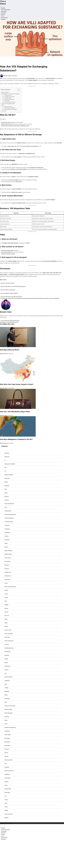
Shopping (6, 767)
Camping (6, 500)
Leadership (7, 680)
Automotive (7, 478)
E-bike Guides (7, 557)
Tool (5, 796)
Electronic (6, 568)
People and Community (9, 705)
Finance (6, 594)
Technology (3, 11)
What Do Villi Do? (5, 92)
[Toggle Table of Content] (18, 90)
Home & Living (7, 630)
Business (3, 8)
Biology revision (7, 298)
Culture (6, 547)
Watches (6, 817)
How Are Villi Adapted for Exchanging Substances (22, 298)
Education (3, 12)
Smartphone (7, 774)
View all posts (3, 319)
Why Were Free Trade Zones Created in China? (16, 384)
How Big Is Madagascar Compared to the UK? (16, 439)
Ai (4, 460)
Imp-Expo (6, 644)
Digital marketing (8, 550)
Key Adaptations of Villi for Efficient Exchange (11, 93)
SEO (5, 763)
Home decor (7, 637)
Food (5, 601)
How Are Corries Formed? (7, 283)
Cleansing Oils (7, 510)
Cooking (6, 536)
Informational (7, 651)
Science (6, 752)
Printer (6, 723)
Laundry (6, 669)
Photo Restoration (8, 713)
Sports (5, 785)
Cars (5, 507)
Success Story (4, 17)
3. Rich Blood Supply (7, 98)
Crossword (6, 539)
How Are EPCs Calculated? (8, 290)
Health (6, 619)
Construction (7, 532)
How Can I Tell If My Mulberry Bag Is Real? (15, 411)
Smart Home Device (9, 770)
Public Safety (7, 734)
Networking (7, 698)
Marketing (6, 691)
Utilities (6, 810)
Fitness (6, 597)
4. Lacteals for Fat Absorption (9, 99)
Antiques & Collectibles (9, 464)
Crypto (6, 543)
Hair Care (6, 615)
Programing (7, 731)
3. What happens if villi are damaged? (10, 109)
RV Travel (6, 749)
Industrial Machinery (9, 648)
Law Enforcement (8, 677)
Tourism (6, 799)
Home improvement (5, 9)
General (6, 63)
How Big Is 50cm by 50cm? (9, 350)
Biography (6, 485)
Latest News (7, 666)
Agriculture (6, 456)
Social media (7, 778)
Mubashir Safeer (7, 75)
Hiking (5, 622)
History (6, 626)
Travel (2, 16)
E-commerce (7, 561)
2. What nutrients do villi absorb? (9, 107)
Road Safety (7, 745)
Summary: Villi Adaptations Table (8, 103)
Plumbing (6, 716)
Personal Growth (8, 709)
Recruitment (7, 742)
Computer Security (8, 521)
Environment (7, 579)
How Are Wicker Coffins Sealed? (9, 293)
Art (5, 471)
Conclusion (4, 110)
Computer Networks (9, 518)
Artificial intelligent (8, 474)
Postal (5, 720)
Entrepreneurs (7, 575)
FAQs (3, 105)
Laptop (6, 662)
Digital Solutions (8, 554)
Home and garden (8, 633)
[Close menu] (2, 825)
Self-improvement (8, 760)
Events (6, 583)
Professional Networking (10, 727)
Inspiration (6, 655)
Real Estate (7, 738)
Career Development (9, 503)
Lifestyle (6, 687)
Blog (5, 489)
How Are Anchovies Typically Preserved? (11, 296)
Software (6, 781)
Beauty (6, 482)
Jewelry (6, 658)
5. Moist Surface (7, 100)
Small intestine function (47, 298)
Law (5, 673)
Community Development (10, 514)
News (5, 702)
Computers (7, 525)
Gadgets (6, 604)
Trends (6, 806)
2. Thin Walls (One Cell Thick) (9, 96)
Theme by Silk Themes (6, 823)
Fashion (6, 590)
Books (5, 492)
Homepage (3, 57)
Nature (6, 695)
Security (6, 756)
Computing (7, 529)
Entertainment (7, 572)
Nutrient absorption (38, 298)
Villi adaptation (56, 298)
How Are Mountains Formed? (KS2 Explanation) (13, 286)
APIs (5, 467)
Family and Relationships (10, 586)
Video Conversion (8, 814)
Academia (6, 453)
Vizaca (3, 3)
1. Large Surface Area (8, 95)
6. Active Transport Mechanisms (9, 102)
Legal (5, 684)
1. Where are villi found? (8, 106)
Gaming (3, 14)
